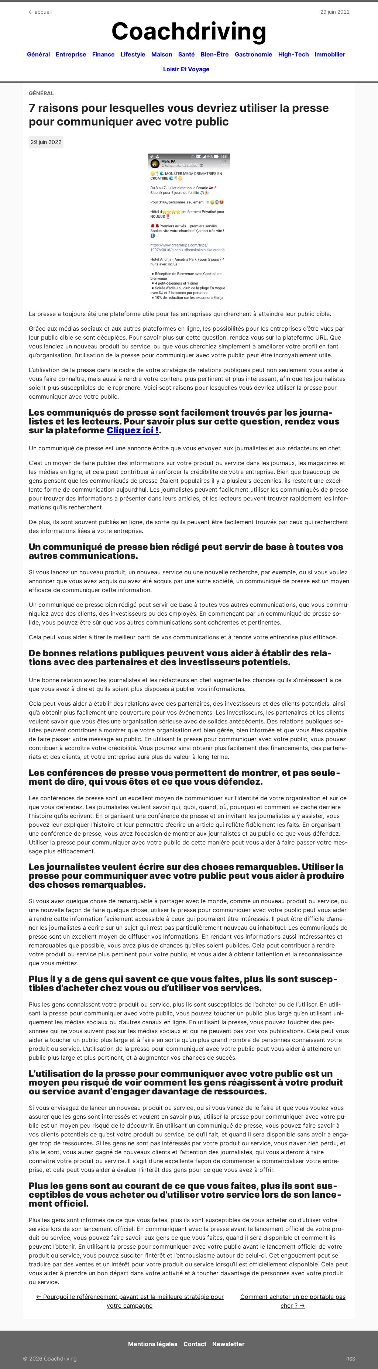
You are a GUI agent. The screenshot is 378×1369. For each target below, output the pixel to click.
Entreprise (71, 54)
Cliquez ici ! (133, 430)
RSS (350, 1359)
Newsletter (228, 1344)
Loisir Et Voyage (186, 69)
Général (38, 54)
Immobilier (330, 54)
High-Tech (293, 54)
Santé (186, 54)
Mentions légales (153, 1344)
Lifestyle (133, 54)
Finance (103, 54)
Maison (161, 54)
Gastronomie (253, 54)
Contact (194, 1344)
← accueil (40, 12)
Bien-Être (215, 54)
